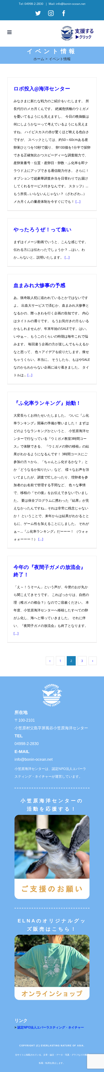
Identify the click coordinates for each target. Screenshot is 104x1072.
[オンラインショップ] (52, 936)
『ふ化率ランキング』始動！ (47, 402)
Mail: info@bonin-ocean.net (67, 4)
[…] (78, 201)
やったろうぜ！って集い (43, 229)
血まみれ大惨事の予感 (39, 285)
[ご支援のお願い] (52, 816)
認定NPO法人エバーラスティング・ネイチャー (50, 1027)
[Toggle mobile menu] (9, 32)
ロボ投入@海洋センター (42, 88)
